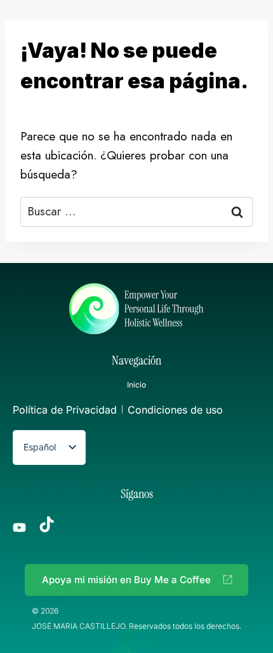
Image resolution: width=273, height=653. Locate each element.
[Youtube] (19, 527)
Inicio (136, 384)
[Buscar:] (136, 211)
